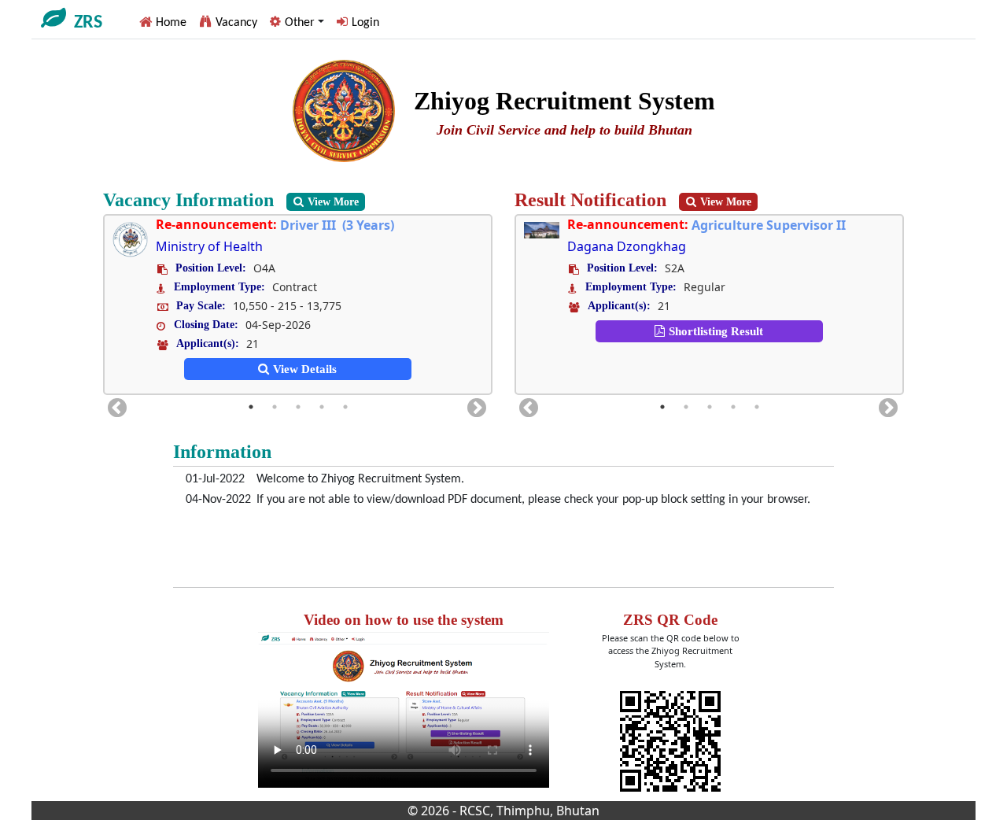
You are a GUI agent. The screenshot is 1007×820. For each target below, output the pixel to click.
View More (333, 202)
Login (365, 23)
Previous (114, 405)
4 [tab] (322, 407)
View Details (305, 369)
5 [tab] (345, 407)
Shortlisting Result (601, 331)
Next (473, 405)
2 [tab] (274, 407)
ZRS (88, 22)
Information (222, 451)
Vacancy (236, 23)
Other (300, 23)
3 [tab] (298, 407)
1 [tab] (251, 407)
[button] (297, 22)
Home (171, 23)
